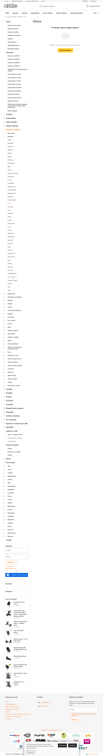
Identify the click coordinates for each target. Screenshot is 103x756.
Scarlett (10, 510)
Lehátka (9, 389)
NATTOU (10, 243)
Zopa (9, 290)
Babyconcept (12, 533)
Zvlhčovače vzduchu (14, 385)
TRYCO (10, 284)
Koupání (10, 314)
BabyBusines (11, 506)
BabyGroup (11, 513)
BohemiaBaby (12, 476)
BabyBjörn (11, 143)
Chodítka (9, 404)
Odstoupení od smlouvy (12, 709)
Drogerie (10, 300)
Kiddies (10, 503)
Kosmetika (11, 317)
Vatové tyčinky (12, 375)
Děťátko (43, 730)
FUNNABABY (12, 200)
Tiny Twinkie (11, 277)
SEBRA (10, 264)
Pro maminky (11, 420)
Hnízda (10, 307)
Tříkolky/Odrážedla (13, 45)
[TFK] (27, 735)
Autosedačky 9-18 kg (14, 81)
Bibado (10, 170)
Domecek (10, 530)
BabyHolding (12, 486)
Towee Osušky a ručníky (15, 438)
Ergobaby (10, 197)
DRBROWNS (12, 193)
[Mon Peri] (16, 741)
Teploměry (11, 369)
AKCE (8, 22)
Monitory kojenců (13, 330)
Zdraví (8, 459)
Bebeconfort (11, 163)
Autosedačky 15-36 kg (15, 88)
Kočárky (9, 114)
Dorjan (10, 526)
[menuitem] (7, 13)
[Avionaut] (21, 747)
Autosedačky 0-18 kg (14, 74)
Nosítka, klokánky (13, 416)
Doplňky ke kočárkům (14, 35)
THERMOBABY (12, 274)
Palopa (10, 448)
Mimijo (10, 230)
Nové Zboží (10, 462)
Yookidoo (10, 523)
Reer (9, 260)
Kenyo (9, 469)
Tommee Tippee (12, 280)
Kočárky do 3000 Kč (14, 56)
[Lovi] (87, 741)
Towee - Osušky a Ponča (15, 435)
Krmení (10, 324)
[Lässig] (63, 735)
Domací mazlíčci (12, 445)
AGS (9, 466)
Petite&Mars (11, 253)
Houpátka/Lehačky (13, 49)
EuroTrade (11, 493)
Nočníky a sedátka (13, 337)
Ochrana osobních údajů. (32, 1)
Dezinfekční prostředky (15, 297)
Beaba (9, 157)
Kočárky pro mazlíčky (14, 452)
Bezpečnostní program (15, 408)
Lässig (9, 220)
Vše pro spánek (12, 379)
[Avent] (82, 747)
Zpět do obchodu (65, 50)
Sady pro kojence (13, 362)
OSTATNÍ (9, 427)
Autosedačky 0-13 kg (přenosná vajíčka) (17, 70)
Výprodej (9, 52)
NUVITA (10, 250)
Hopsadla (9, 412)
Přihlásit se (11, 562)
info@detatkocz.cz (46, 702)
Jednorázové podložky (14, 310)
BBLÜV (10, 153)
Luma (9, 227)
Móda (9, 327)
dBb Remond (11, 187)
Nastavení (31, 752)
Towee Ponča (11, 441)
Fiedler (10, 499)
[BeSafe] (51, 735)
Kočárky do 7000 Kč (14, 66)
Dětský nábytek (12, 111)
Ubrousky (10, 372)
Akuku (9, 140)
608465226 (45, 706)
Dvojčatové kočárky (13, 94)
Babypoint (11, 520)
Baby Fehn (11, 146)
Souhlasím (72, 745)
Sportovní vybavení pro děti (17, 423)
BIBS (9, 167)
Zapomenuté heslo (10, 568)
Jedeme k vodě (11, 431)
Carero (10, 496)
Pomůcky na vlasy (13, 355)
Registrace (93, 1)
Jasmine (10, 479)
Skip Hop (10, 267)
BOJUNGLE (11, 177)
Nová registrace (9, 566)
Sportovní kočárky (13, 29)
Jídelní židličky (11, 122)
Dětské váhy (11, 294)
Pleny (9, 352)
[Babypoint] (15, 735)
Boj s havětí (11, 133)
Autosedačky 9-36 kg (14, 84)
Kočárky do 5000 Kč (14, 63)
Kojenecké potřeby (13, 32)
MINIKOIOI (11, 233)
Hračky (8, 397)
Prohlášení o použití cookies (13, 717)
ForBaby (10, 473)
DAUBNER (11, 183)
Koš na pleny (11, 320)
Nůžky (9, 340)
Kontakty (7, 712)
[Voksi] (76, 735)
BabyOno (10, 150)
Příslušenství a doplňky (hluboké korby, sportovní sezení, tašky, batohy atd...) (17, 105)
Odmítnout (62, 745)
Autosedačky (12, 42)
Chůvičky (9, 400)
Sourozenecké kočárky (14, 98)
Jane (9, 210)
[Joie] (88, 735)
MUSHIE (10, 240)
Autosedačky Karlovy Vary (54, 730)
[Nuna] (39, 735)
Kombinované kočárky (14, 25)
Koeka (9, 217)
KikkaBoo (10, 213)
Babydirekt (11, 489)
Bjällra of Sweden (13, 173)
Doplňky (10, 39)
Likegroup (11, 516)
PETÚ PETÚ (11, 257)
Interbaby (10, 207)
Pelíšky (10, 455)
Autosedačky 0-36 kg (14, 78)
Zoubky (10, 382)
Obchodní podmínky (17, 1)
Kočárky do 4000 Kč (14, 59)
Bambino (10, 536)
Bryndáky (10, 136)
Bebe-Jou (10, 160)
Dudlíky (10, 304)
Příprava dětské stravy (14, 359)
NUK (9, 483)
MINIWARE (11, 237)
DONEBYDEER (12, 190)
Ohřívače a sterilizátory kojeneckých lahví (15, 348)
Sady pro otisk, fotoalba (15, 365)
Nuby (9, 247)
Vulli (9, 287)
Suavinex (10, 270)
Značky (9, 540)
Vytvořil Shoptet (93, 754)
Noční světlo (11, 334)
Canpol (10, 180)
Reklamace (8, 719)
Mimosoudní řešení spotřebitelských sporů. (18, 714)
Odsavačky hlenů (13, 344)
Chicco (9, 203)
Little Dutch (11, 223)
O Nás (6, 1)
